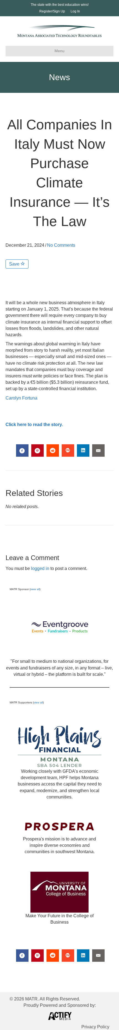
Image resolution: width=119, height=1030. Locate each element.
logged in (40, 568)
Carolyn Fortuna (21, 398)
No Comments (61, 245)
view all (35, 589)
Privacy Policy (95, 1026)
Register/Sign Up (52, 11)
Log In (75, 11)
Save (14, 264)
